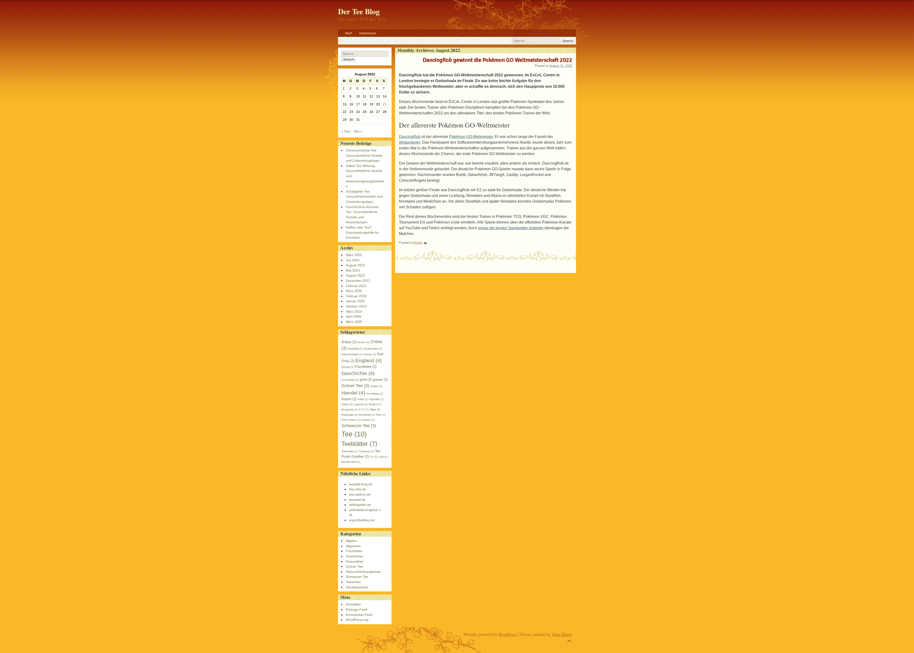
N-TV (364, 409)
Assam (364, 342)
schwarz (368, 419)
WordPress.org (357, 620)
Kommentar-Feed (359, 615)
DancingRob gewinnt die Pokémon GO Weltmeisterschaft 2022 (497, 59)
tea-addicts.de (360, 494)
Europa (347, 366)
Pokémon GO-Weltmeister (471, 137)
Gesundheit (350, 379)
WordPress (507, 634)
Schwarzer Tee (358, 425)
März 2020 (354, 291)
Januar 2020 (355, 301)
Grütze (376, 386)
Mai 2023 (353, 270)
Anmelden (353, 604)
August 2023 (355, 265)
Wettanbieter (409, 142)
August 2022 (355, 275)
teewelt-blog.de (360, 484)
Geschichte (358, 373)
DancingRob (409, 137)
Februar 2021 (356, 286)
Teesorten (353, 582)
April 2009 (353, 316)
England (368, 360)
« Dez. (346, 131)
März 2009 (354, 322)
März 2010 (354, 311)
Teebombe (349, 451)
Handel (353, 392)
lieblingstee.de (360, 505)
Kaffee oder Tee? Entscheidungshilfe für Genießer (362, 232)
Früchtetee (366, 367)
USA (382, 456)
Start (348, 33)
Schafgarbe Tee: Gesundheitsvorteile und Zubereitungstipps (364, 197)
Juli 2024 (352, 260)
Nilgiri (375, 409)
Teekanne (366, 451)
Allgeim (418, 242)
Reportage (349, 414)
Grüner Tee (355, 385)
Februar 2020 (356, 296)
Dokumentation (352, 354)
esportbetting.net (362, 520)
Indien (363, 399)
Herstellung (374, 393)
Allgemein (353, 546)
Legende (361, 404)
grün (366, 379)
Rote (380, 414)
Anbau (349, 342)
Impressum (367, 33)
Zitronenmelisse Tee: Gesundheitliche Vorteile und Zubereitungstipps (364, 155)
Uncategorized (357, 587)
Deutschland (373, 348)
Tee (354, 434)
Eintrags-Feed (356, 609)
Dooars (370, 354)
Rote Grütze (350, 419)
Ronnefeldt (366, 414)
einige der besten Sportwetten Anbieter (510, 228)
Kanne (347, 404)
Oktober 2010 (356, 306)
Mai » (358, 131)
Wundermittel (350, 461)
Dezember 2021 (358, 281)
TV (374, 456)
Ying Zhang (562, 634)
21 (385, 104)
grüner (380, 379)
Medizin (375, 404)
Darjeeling (355, 348)
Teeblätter (359, 443)
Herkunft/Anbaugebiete (363, 572)
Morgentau (349, 409)
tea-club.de (357, 489)
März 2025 (354, 255)
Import (349, 399)
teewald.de (357, 500)
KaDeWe (376, 399)
